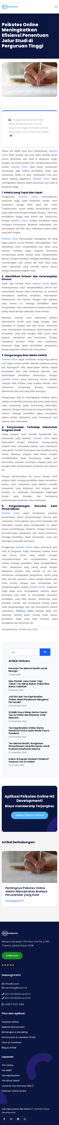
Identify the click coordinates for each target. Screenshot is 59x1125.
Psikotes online (10, 239)
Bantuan (13, 955)
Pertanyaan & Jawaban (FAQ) (19, 1037)
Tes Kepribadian (11, 1075)
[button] (56, 7)
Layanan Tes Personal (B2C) (18, 1085)
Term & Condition (11, 1042)
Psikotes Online (10, 1021)
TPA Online (7, 1065)
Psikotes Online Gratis (14, 1090)
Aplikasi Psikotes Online (28, 815)
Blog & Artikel (9, 1047)
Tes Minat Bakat (11, 1080)
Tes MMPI (7, 1070)
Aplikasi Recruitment (13, 1027)
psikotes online (19, 167)
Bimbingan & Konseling (15, 1032)
